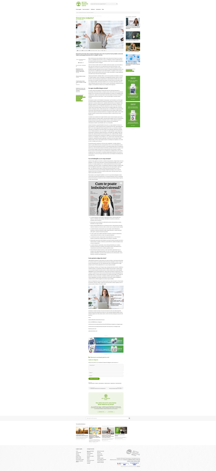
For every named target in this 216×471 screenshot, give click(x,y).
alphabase (138, 466)
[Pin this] (104, 50)
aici (96, 313)
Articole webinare (90, 453)
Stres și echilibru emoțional (108, 426)
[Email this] (101, 50)
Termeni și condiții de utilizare (79, 461)
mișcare (115, 313)
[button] (89, 9)
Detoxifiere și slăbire (90, 456)
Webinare (77, 453)
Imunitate (88, 463)
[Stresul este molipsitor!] (99, 21)
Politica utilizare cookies (80, 459)
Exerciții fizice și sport (90, 460)
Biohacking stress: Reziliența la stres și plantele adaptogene (80, 70)
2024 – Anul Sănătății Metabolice (90, 451)
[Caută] (117, 4)
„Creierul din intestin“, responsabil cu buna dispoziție (82, 435)
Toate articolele (78, 452)
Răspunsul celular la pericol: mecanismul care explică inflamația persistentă (133, 64)
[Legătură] (82, 3)
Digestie (88, 457)
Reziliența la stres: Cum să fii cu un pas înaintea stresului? (80, 89)
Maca (116, 274)
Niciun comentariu (85, 50)
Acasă (77, 451)
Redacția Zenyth (78, 439)
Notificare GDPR (78, 458)
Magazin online (78, 456)
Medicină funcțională (100, 451)
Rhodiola (118, 277)
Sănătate (98, 456)
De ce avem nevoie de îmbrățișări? (132, 51)
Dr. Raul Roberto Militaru (118, 439)
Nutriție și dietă (99, 453)
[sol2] (134, 463)
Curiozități (88, 454)
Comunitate (78, 455)
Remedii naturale (100, 455)
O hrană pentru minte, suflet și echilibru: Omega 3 (81, 82)
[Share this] (102, 50)
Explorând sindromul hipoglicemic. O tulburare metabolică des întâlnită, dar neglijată (94, 437)
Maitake (117, 275)
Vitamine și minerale (100, 462)
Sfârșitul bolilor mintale (80, 76)
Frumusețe (88, 461)
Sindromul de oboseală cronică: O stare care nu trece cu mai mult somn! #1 (108, 436)
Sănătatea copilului (100, 458)
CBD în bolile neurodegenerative (132, 40)
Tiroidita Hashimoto (100, 460)
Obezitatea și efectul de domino (120, 435)
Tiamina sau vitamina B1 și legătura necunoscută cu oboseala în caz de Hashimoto (133, 27)
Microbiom (99, 452)
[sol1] (122, 463)
